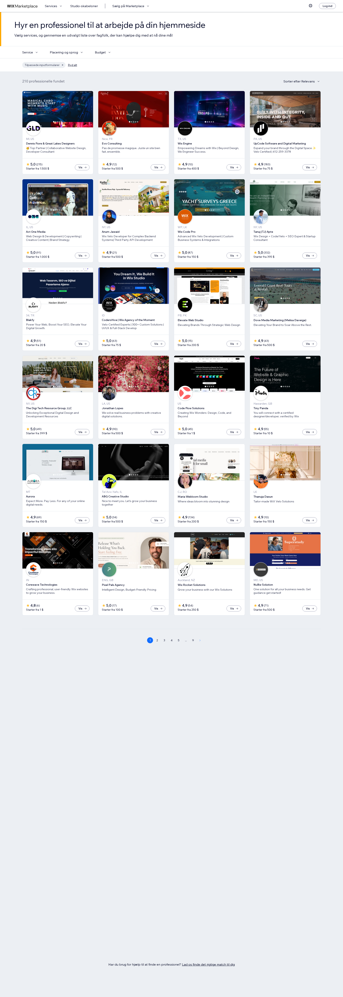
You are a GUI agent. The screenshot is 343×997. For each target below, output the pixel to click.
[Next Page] (200, 640)
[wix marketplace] (22, 6)
